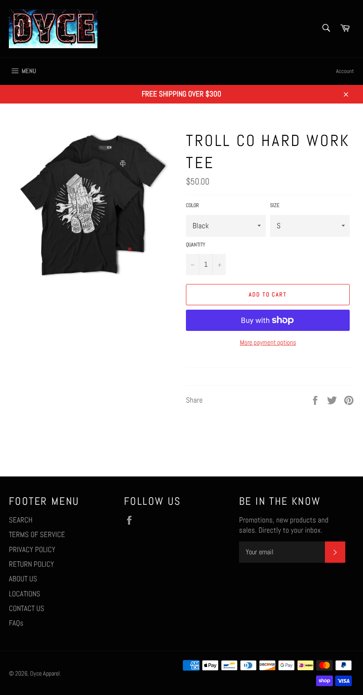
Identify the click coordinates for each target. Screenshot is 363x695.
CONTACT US (26, 608)
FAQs (16, 623)
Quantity (195, 244)
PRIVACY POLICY (32, 549)
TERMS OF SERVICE (37, 534)
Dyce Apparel (45, 673)
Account (345, 71)
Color (192, 205)
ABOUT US (23, 579)
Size (274, 205)
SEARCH (20, 520)
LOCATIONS (24, 594)
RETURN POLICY (31, 564)
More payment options (268, 342)
